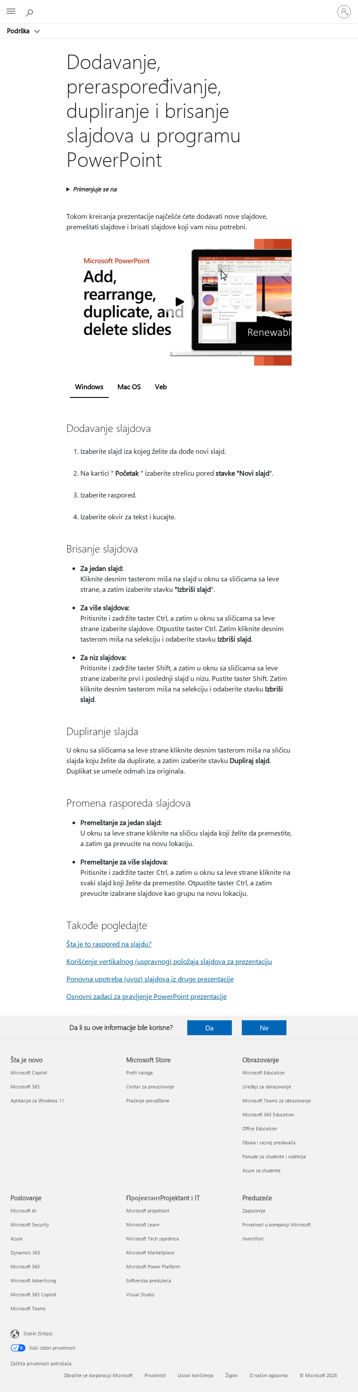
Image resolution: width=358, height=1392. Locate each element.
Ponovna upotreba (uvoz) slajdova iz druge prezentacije (150, 978)
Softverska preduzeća (148, 1280)
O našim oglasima (269, 1375)
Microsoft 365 (25, 1086)
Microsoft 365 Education (268, 1114)
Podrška (19, 30)
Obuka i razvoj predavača (269, 1142)
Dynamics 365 (25, 1252)
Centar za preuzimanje (150, 1086)
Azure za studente (261, 1170)
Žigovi (231, 1375)
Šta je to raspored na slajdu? (108, 943)
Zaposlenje (253, 1210)
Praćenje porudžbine (147, 1100)
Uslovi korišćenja (195, 1375)
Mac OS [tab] (129, 386)
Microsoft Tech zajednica (152, 1238)
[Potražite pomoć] (30, 11)
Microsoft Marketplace (150, 1252)
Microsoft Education (263, 1072)
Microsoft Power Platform (153, 1266)
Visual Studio (140, 1294)
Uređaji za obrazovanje (266, 1086)
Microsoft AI (23, 1210)
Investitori (253, 1238)
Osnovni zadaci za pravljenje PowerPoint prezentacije (146, 996)
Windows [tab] (89, 386)
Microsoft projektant (147, 1210)
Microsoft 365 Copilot (33, 1294)
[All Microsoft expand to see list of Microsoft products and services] (10, 11)
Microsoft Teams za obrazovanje (276, 1100)
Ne (264, 1027)
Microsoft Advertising (33, 1280)
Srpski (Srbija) (38, 1333)
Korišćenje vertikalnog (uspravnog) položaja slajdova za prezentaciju (169, 961)
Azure (16, 1238)
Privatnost (155, 1375)
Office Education (259, 1128)
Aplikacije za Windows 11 (37, 1100)
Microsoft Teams (28, 1308)
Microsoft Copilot (28, 1072)
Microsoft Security (29, 1224)
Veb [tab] (161, 386)
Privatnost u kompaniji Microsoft (276, 1224)
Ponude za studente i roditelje (274, 1156)
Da (209, 1027)
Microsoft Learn (142, 1224)
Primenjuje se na (95, 189)
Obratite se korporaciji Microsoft (98, 1375)
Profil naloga (139, 1072)
